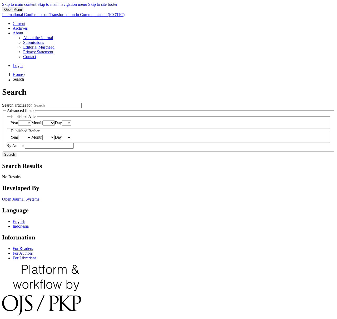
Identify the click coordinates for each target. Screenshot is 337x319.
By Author (15, 145)
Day (58, 123)
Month (36, 123)
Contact (29, 56)
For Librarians (24, 258)
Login (18, 65)
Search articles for (17, 105)
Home (18, 74)
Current (19, 23)
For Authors (23, 253)
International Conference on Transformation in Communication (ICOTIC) (63, 14)
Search (9, 154)
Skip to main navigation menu (62, 4)
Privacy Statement (38, 52)
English (19, 221)
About (18, 33)
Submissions (33, 42)
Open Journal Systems (20, 199)
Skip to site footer (102, 4)
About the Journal (38, 37)
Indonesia (21, 226)
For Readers (23, 248)
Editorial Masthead (38, 47)
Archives (20, 28)
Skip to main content (19, 4)
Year (14, 123)
